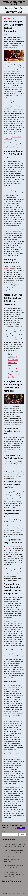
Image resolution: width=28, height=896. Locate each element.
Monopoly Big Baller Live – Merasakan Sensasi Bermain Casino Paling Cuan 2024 (14, 874)
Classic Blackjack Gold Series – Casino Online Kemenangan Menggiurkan (13, 859)
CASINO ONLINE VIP (18, 801)
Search (4, 832)
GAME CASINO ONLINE (9, 18)
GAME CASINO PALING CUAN (17, 893)
